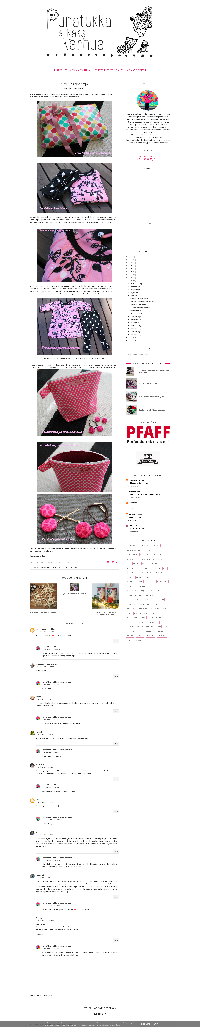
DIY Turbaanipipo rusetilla (149, 383)
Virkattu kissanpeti (136, 528)
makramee (150, 636)
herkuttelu (131, 622)
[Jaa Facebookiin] (104, 562)
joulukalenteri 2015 (144, 573)
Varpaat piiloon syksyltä (139, 299)
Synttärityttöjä (135, 311)
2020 (130, 266)
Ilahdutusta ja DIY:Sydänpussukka (152, 410)
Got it (155, 1024)
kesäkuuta (134, 320)
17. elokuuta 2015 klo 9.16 (50, 720)
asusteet (145, 564)
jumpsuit (161, 631)
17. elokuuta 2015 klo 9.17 (50, 752)
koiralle (140, 636)
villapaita (143, 586)
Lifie (128, 564)
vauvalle (139, 577)
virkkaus (153, 586)
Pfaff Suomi (131, 586)
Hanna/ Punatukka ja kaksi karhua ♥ (57, 647)
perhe (148, 577)
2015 (130, 281)
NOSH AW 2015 (136, 314)
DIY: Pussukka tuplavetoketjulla (151, 397)
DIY (144, 550)
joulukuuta (134, 284)
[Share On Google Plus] (117, 562)
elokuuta (134, 296)
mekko (154, 564)
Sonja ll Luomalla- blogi (45, 629)
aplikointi (159, 591)
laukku (143, 618)
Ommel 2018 (161, 636)
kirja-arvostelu (152, 595)
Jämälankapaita (134, 517)
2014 (130, 338)
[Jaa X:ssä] (108, 562)
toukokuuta (135, 323)
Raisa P (39, 800)
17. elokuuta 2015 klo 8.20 (44, 700)
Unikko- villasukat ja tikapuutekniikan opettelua (154, 371)
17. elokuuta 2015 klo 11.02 (45, 767)
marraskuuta (135, 287)
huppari (161, 600)
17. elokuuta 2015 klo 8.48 (44, 735)
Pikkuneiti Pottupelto (138, 305)
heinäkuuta (135, 317)
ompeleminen (132, 555)
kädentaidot (132, 618)
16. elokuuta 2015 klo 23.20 (45, 667)
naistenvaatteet (133, 550)
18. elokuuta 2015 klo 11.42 (45, 921)
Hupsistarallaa (135, 514)
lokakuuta (134, 290)
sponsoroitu (162, 582)
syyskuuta (134, 293)
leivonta (130, 627)
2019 (130, 269)
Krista (38, 697)
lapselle (151, 550)
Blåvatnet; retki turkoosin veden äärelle (144, 494)
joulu (159, 559)
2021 (130, 263)
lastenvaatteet (59, 567)
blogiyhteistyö (148, 559)
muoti (139, 600)
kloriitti (142, 622)
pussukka (73, 567)
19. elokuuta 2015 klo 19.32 (51, 949)
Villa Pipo (40, 832)
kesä (146, 613)
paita (150, 591)
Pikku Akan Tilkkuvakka (138, 480)
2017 (130, 275)
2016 (130, 278)
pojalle (140, 627)
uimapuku (160, 618)
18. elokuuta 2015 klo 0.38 (44, 835)
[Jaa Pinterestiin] (113, 562)
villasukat (150, 582)
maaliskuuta (135, 329)
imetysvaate (150, 631)
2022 (130, 260)
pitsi (140, 568)
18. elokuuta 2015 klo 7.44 (44, 878)
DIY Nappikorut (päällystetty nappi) (143, 302)
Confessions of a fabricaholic (141, 308)
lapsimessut (154, 622)
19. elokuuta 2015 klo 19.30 (51, 906)
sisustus (130, 573)
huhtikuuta (134, 326)
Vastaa (116, 641)
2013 (130, 340)
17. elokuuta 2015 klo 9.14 (50, 685)
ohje (165, 568)
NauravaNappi (134, 491)
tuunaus (130, 609)
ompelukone (150, 600)
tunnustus (150, 627)
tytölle (130, 577)
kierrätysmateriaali (135, 595)
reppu (151, 618)
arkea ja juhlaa (133, 559)
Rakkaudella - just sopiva (138, 483)
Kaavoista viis (132, 591)
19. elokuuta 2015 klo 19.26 (51, 820)
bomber (155, 604)
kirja (143, 591)
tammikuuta (135, 335)
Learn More (145, 1024)
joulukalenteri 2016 (135, 582)
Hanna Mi (40, 875)
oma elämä (144, 555)
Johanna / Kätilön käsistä (46, 664)
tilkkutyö (131, 604)
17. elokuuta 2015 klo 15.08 (45, 802)
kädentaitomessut (134, 640)
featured (156, 546)
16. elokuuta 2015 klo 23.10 (51, 650)
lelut (129, 613)
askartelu (45, 567)
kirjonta (130, 636)
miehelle (130, 600)
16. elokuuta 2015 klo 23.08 (45, 632)
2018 (130, 272)
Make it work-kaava (152, 568)
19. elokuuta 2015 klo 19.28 (51, 860)
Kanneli (39, 732)
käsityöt (145, 546)
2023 (130, 257)
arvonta (137, 613)
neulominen (156, 555)
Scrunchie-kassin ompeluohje (140, 506)
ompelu (136, 564)
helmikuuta (135, 332)
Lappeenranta (142, 609)
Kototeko (132, 503)
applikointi (155, 613)
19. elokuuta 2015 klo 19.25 (51, 787)
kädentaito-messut (158, 609)
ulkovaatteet (143, 604)
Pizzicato (40, 764)
